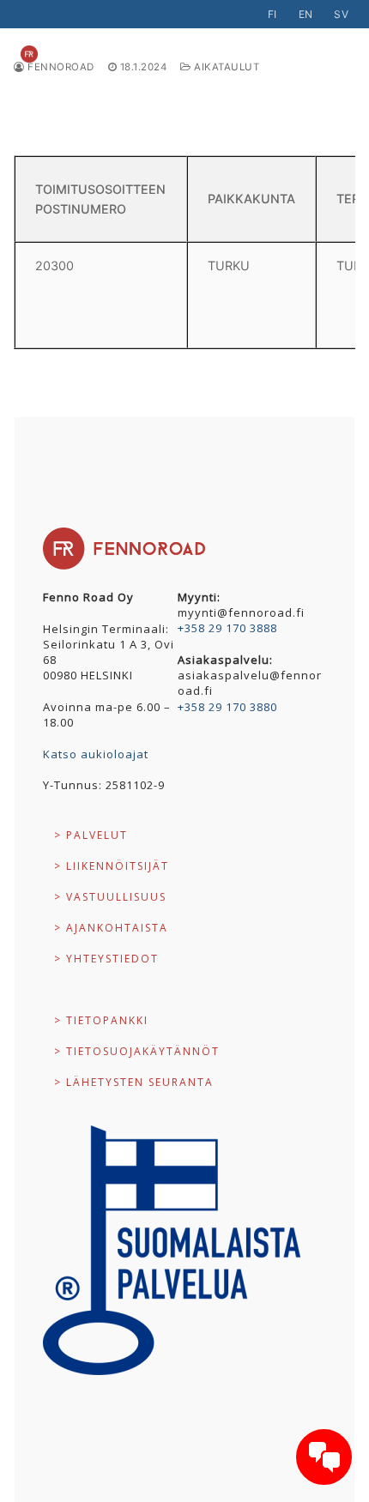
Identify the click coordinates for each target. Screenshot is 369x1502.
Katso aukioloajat (95, 754)
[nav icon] (320, 54)
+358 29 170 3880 (227, 707)
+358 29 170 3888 (227, 628)
